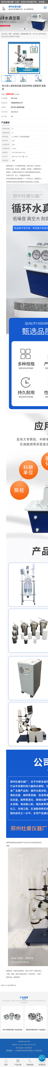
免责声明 (25, 1051)
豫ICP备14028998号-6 (30, 1044)
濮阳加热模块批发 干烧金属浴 (12, 1030)
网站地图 (39, 1051)
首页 (10, 34)
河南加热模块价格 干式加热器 (35, 1030)
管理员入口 (31, 1051)
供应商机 (16, 34)
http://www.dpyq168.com (8, 985)
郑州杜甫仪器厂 (20, 1048)
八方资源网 (17, 1051)
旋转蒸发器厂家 (26, 34)
